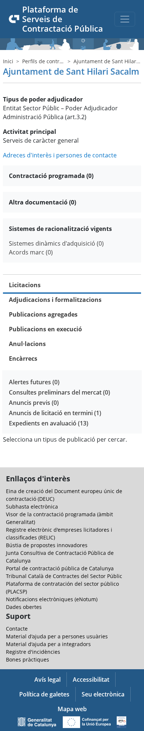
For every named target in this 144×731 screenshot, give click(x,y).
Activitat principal (29, 132)
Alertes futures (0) (34, 382)
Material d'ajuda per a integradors (48, 644)
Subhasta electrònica (32, 506)
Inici (8, 61)
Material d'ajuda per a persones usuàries (57, 636)
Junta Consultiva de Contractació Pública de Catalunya (60, 556)
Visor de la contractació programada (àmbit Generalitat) (59, 518)
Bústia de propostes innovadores (47, 545)
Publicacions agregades (43, 314)
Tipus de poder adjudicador (43, 99)
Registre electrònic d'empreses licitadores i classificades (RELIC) (59, 533)
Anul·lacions (27, 344)
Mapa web (72, 709)
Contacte (17, 628)
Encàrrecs (23, 358)
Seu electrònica (103, 694)
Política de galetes (44, 694)
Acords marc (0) (31, 252)
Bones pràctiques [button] (27, 659)
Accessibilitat (91, 679)
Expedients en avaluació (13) (48, 423)
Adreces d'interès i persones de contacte (60, 155)
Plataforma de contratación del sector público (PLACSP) (62, 587)
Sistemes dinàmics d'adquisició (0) (56, 243)
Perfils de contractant (48, 61)
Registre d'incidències (33, 651)
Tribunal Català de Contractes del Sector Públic (64, 576)
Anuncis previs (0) (34, 403)
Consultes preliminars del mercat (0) (59, 392)
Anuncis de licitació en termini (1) (55, 413)
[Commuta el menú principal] (124, 19)
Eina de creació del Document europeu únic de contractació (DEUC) (64, 495)
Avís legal (47, 679)
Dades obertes (24, 606)
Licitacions (25, 285)
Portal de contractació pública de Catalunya (60, 568)
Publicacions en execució (45, 329)
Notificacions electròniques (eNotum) (51, 599)
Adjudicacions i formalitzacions (55, 300)
